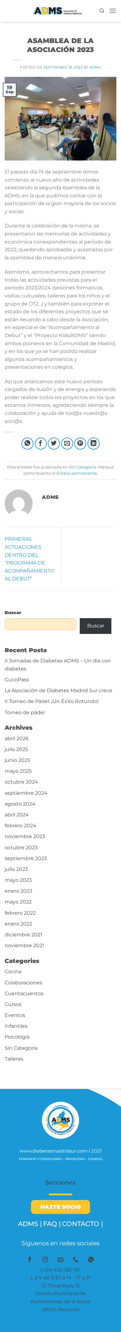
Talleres (14, 1059)
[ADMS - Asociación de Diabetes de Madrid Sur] (52, 11)
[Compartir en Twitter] (54, 443)
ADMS (95, 67)
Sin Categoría (60, 32)
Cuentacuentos (24, 993)
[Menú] (112, 10)
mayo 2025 (18, 771)
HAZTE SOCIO (60, 1207)
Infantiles (16, 1026)
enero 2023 (18, 891)
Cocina (13, 971)
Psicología (17, 1037)
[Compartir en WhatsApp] (27, 443)
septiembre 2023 (26, 858)
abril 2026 (17, 738)
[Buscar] (102, 11)
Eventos (15, 1015)
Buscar (13, 612)
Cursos (13, 1004)
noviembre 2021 (24, 945)
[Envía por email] (67, 443)
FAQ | (52, 1224)
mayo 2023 (18, 880)
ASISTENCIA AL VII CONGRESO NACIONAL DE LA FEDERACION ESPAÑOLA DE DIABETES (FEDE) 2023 (93, 559)
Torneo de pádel (25, 712)
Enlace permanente (76, 473)
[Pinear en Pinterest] (80, 443)
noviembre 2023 (25, 836)
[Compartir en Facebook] (41, 443)
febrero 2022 (20, 913)
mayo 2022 (18, 902)
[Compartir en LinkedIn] (93, 443)
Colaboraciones (23, 983)
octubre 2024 (21, 782)
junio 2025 (17, 760)
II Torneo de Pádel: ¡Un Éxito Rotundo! (52, 701)
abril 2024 (17, 815)
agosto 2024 (20, 804)
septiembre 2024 (26, 793)
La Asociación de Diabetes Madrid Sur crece (58, 690)
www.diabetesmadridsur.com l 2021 (60, 1151)
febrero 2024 (20, 826)
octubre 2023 (21, 848)
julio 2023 (16, 869)
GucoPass (17, 680)
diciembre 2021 (23, 935)
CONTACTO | (82, 1224)
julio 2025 (16, 749)
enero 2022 (18, 924)
